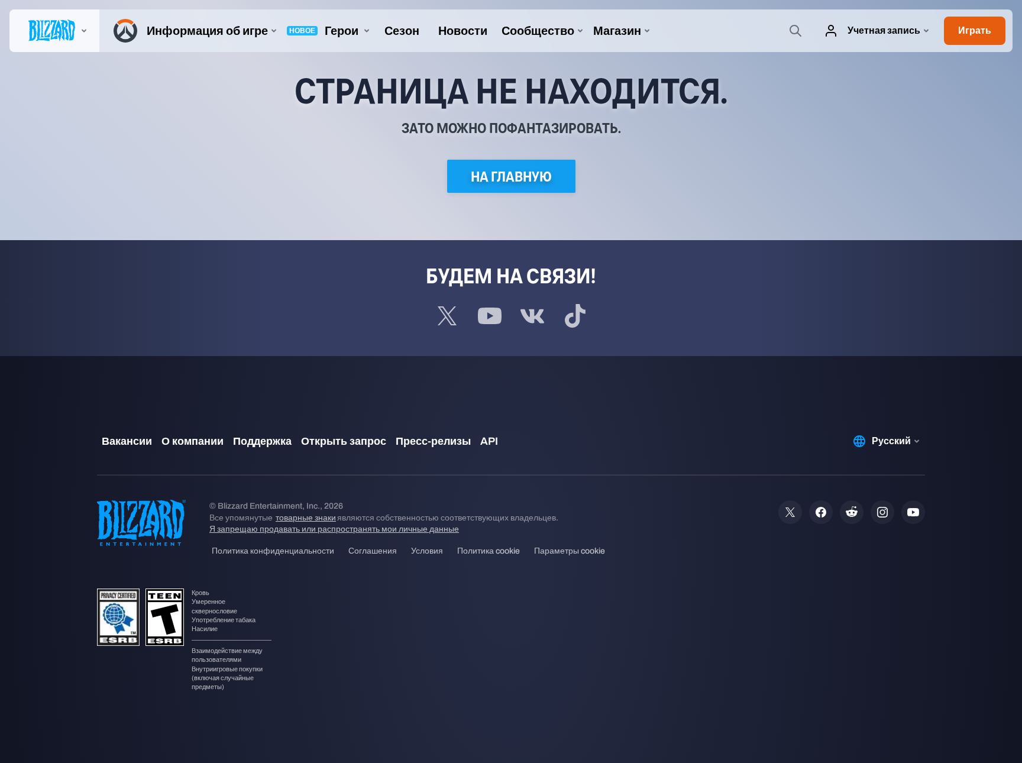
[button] (974, 31)
